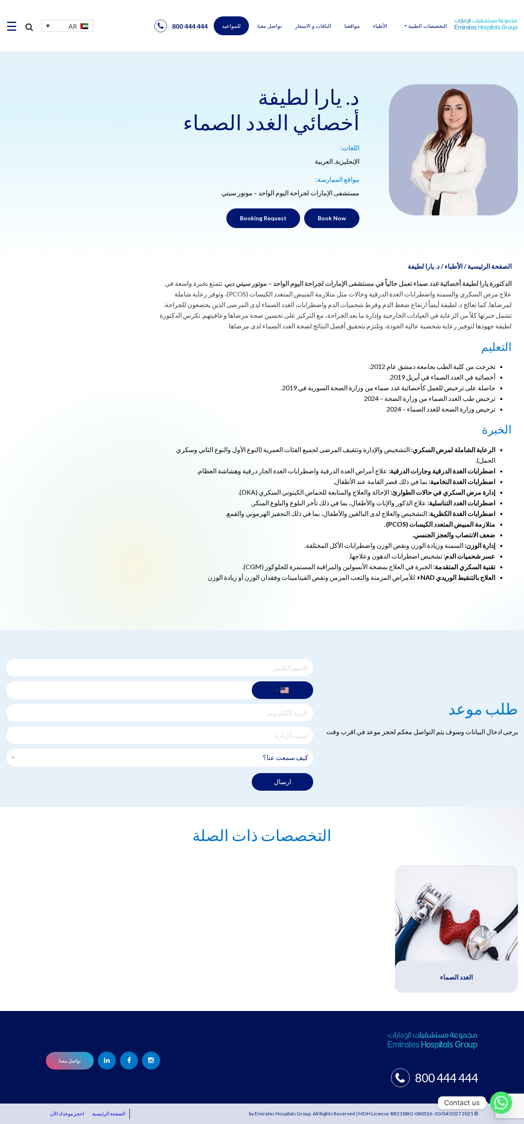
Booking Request (263, 218)
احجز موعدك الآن (67, 1113)
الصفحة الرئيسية (490, 266)
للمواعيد (231, 26)
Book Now (332, 218)
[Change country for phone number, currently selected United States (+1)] (282, 690)
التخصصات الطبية (427, 26)
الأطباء (380, 26)
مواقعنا (352, 26)
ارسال (282, 781)
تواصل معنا (269, 26)
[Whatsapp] (501, 1103)
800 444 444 (190, 26)
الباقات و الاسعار (313, 26)
